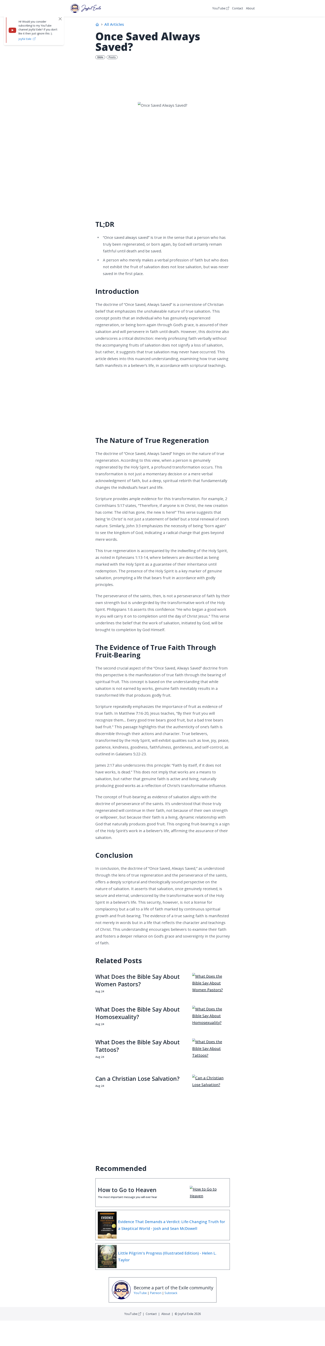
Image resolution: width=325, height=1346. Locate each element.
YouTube (218, 8)
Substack (171, 1293)
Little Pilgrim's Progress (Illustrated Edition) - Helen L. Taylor (167, 1256)
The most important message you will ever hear (127, 1197)
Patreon (155, 1293)
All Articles (114, 24)
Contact (237, 8)
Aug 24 (99, 991)
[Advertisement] (162, 183)
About (250, 8)
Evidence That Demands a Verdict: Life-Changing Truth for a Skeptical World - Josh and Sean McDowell (171, 1225)
